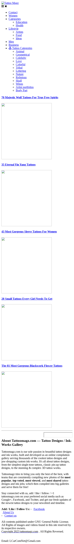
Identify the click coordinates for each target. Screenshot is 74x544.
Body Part (21, 90)
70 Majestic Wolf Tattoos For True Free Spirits (29, 97)
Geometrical (23, 54)
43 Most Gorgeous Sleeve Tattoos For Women (29, 231)
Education (21, 22)
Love (19, 61)
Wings (19, 83)
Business (14, 44)
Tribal (19, 67)
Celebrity (21, 57)
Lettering (21, 70)
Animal (20, 51)
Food (19, 35)
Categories (15, 18)
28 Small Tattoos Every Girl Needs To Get (26, 298)
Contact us (10, 515)
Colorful (20, 64)
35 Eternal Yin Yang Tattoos (18, 164)
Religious (21, 77)
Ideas (19, 38)
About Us (8, 512)
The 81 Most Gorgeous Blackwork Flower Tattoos (31, 365)
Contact (13, 12)
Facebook (39, 509)
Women (13, 15)
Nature (20, 74)
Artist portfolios (25, 87)
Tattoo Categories (21, 48)
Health (19, 25)
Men (11, 41)
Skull (19, 80)
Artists (19, 31)
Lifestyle (13, 28)
